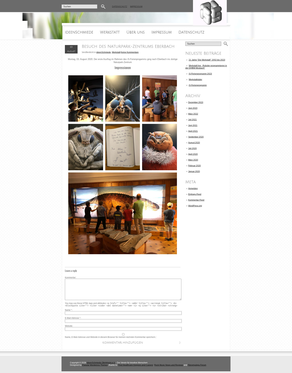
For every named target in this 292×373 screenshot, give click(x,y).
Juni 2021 (192, 125)
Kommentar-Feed (196, 200)
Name (68, 310)
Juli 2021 (192, 119)
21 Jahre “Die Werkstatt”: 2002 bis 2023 (207, 60)
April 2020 (193, 154)
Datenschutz (119, 6)
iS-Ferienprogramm (198, 85)
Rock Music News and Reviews (168, 365)
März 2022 (193, 114)
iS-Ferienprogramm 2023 (200, 74)
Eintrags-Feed (194, 194)
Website (68, 326)
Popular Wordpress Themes (95, 365)
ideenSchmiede (79, 32)
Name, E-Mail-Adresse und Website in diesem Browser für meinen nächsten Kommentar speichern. (110, 337)
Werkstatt (110, 32)
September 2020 (196, 137)
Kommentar (70, 277)
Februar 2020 (194, 165)
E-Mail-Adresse (72, 318)
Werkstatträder (195, 79)
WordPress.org (195, 206)
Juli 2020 (192, 148)
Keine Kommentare (130, 52)
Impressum (136, 6)
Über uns (135, 32)
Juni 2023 (192, 108)
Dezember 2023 (195, 102)
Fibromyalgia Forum (197, 365)
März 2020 (193, 160)
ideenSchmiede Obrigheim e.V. (101, 362)
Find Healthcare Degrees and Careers (135, 365)
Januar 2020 (194, 171)
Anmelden (193, 188)
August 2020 (194, 142)
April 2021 (193, 131)
